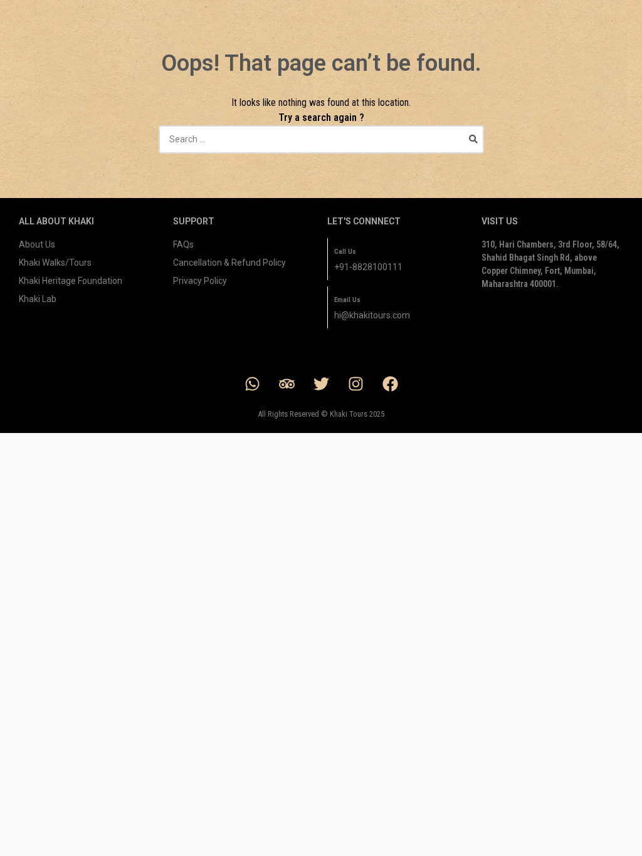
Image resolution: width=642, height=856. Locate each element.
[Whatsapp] (252, 383)
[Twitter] (321, 383)
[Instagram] (355, 383)
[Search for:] (321, 139)
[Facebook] (390, 383)
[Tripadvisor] (286, 383)
